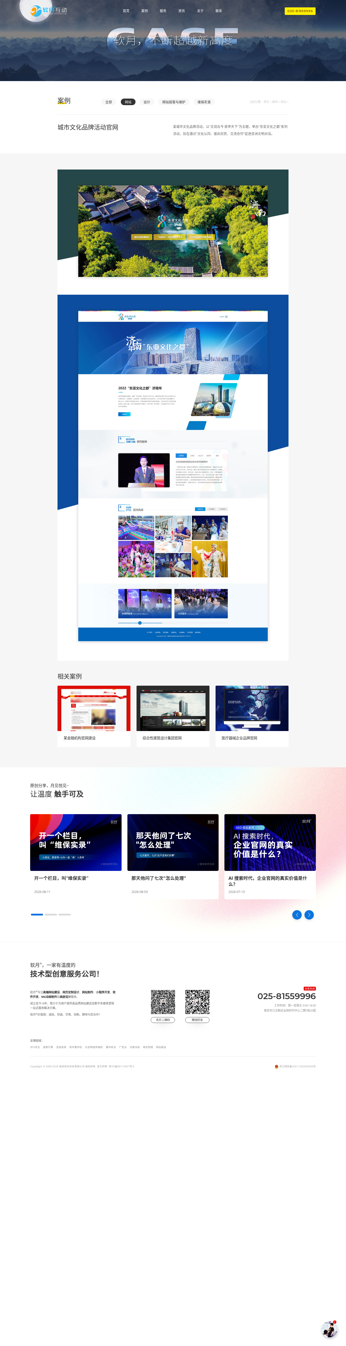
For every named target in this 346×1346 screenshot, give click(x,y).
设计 (147, 102)
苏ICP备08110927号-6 (121, 1066)
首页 (126, 11)
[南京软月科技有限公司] (48, 11)
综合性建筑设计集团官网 (162, 738)
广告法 (123, 1047)
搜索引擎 (48, 1047)
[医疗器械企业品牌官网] (252, 708)
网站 (128, 102)
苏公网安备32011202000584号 (297, 1066)
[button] (37, 914)
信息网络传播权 (94, 1047)
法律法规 (135, 1047)
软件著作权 (75, 1047)
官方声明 (102, 1066)
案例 (144, 11)
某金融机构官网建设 (79, 738)
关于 (200, 11)
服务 (163, 11)
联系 (219, 11)
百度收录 (61, 1047)
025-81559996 (300, 11)
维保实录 (204, 102)
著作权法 (111, 1047)
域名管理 (148, 1047)
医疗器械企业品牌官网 (239, 738)
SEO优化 (35, 1047)
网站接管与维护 (173, 102)
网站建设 (161, 1047)
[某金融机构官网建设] (93, 708)
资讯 (181, 11)
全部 (108, 102)
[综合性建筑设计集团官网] (173, 708)
